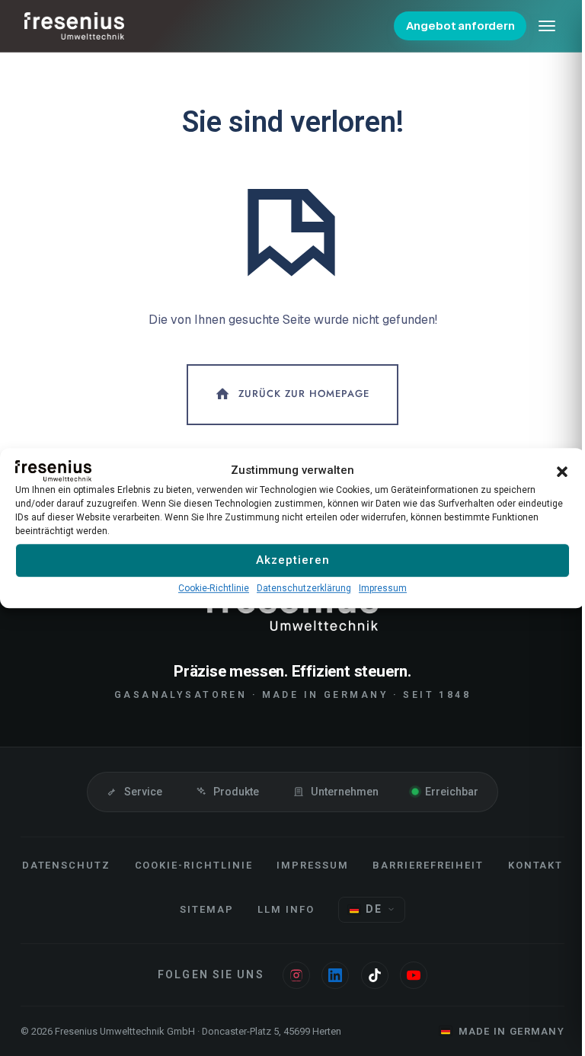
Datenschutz (66, 865)
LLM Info (286, 909)
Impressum (383, 588)
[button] (562, 470)
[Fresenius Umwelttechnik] (74, 26)
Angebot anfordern (460, 25)
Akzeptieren (293, 560)
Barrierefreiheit (428, 865)
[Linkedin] (335, 975)
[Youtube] (413, 975)
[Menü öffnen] (546, 25)
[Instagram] (296, 975)
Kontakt (536, 865)
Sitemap (207, 909)
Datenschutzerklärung (304, 588)
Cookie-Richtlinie (213, 588)
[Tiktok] (374, 975)
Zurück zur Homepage (303, 393)
